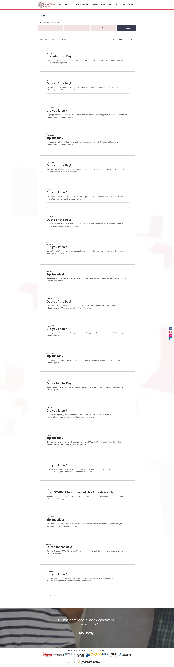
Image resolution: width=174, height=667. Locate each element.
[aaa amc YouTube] (170, 332)
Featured (54, 39)
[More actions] (129, 52)
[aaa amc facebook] (170, 328)
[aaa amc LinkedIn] (170, 338)
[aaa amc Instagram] (170, 335)
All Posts (43, 39)
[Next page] (63, 596)
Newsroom (66, 39)
